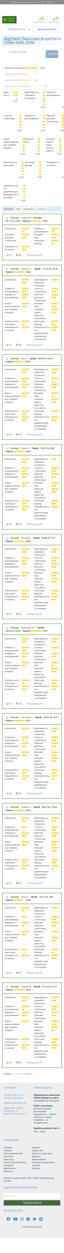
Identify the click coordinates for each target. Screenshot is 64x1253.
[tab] (24, 68)
